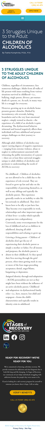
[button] (22, 18)
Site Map (28, 428)
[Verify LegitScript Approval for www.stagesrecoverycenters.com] (6, 348)
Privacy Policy (18, 428)
